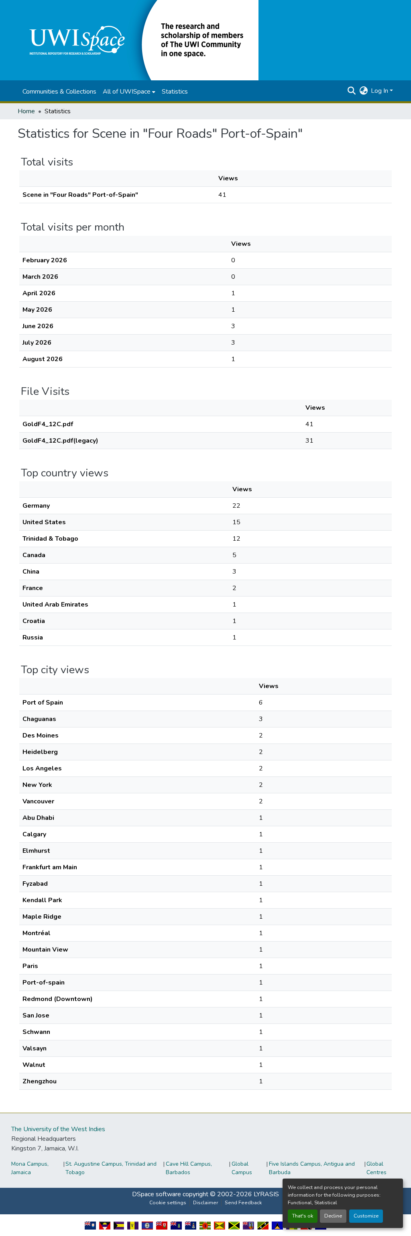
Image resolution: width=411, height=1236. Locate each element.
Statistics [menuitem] (175, 91)
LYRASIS (266, 1194)
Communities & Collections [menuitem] (59, 91)
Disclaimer (205, 1202)
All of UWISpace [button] (127, 91)
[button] (138, 39)
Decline (333, 1216)
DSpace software (156, 1194)
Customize (366, 1216)
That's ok (302, 1216)
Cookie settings (167, 1202)
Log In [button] (380, 90)
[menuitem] (129, 91)
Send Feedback (243, 1202)
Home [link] (26, 111)
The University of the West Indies (58, 1129)
